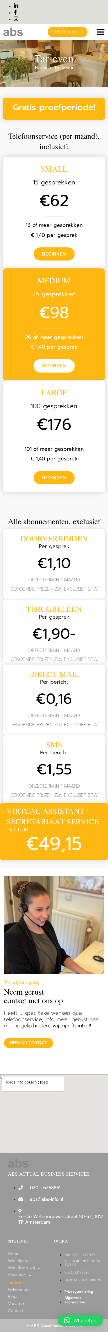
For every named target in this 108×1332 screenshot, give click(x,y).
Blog (12, 1296)
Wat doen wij (21, 1268)
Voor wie (17, 1275)
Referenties (19, 1289)
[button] (100, 32)
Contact (16, 1310)
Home (42, 67)
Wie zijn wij (19, 1261)
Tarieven (63, 67)
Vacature (17, 1303)
